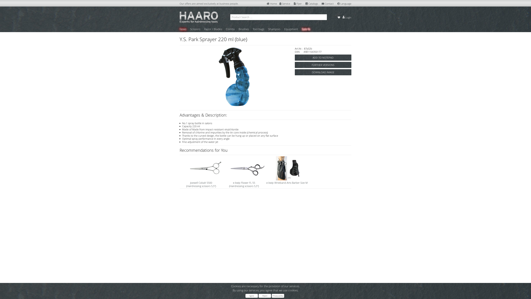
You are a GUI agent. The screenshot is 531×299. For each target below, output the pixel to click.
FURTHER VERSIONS (323, 65)
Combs (230, 29)
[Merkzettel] (339, 17)
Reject (264, 296)
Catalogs (313, 3)
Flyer (299, 3)
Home (273, 3)
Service (285, 3)
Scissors (195, 29)
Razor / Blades (213, 29)
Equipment (291, 29)
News (183, 29)
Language (345, 3)
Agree (251, 296)
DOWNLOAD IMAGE (323, 72)
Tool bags (258, 29)
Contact (329, 3)
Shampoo (274, 29)
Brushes (244, 29)
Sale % (306, 29)
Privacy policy (278, 296)
